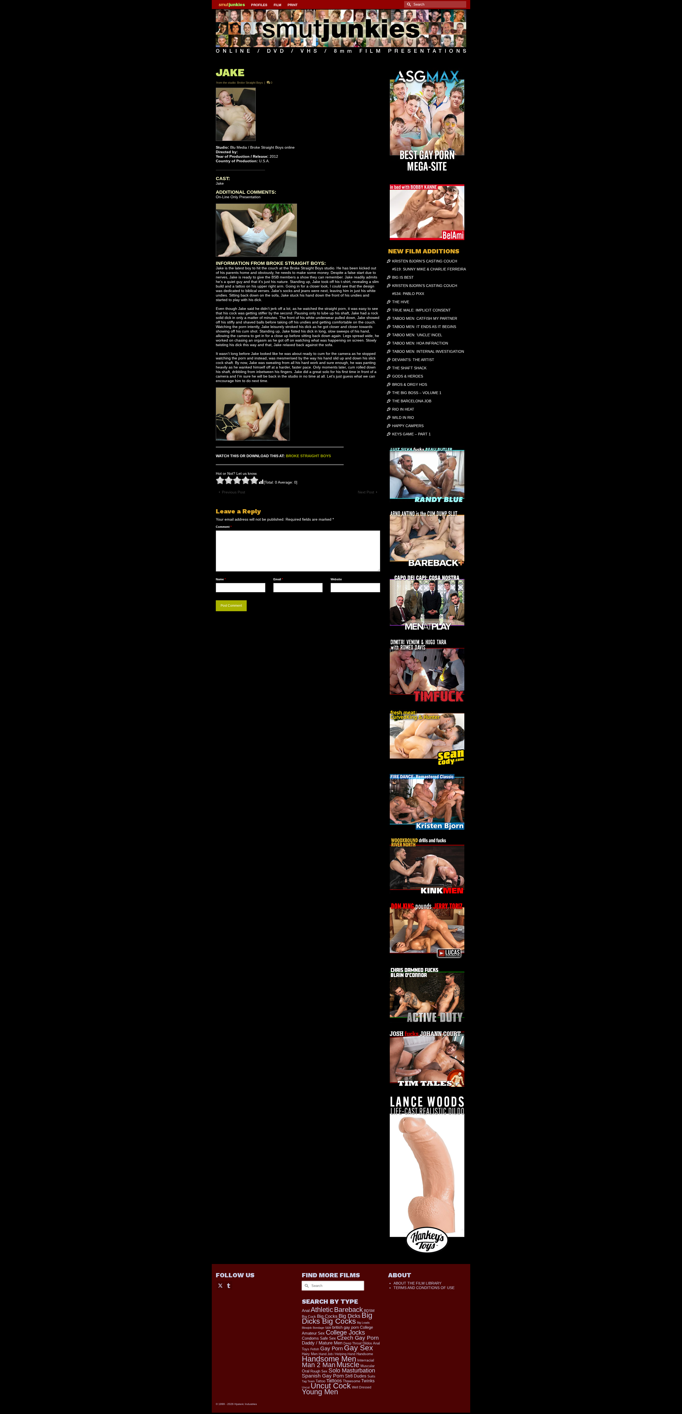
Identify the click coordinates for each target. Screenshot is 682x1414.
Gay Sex (358, 1348)
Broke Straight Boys (250, 82)
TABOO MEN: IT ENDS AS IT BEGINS (424, 327)
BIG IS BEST (403, 277)
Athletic (322, 1309)
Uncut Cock (331, 1385)
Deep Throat (352, 1343)
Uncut (306, 1387)
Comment (224, 526)
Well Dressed (361, 1387)
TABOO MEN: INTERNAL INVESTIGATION (428, 351)
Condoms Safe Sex (319, 1338)
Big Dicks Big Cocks (337, 1318)
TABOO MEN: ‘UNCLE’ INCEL (417, 335)
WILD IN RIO (403, 417)
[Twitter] (220, 1285)
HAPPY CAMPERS (408, 426)
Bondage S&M (322, 1327)
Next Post (366, 492)
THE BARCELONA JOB (411, 401)
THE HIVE (400, 302)
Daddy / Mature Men (322, 1343)
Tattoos (334, 1380)
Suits (371, 1376)
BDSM (369, 1310)
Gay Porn (331, 1348)
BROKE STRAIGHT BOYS (308, 456)
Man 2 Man (318, 1364)
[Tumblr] (228, 1285)
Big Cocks (327, 1316)
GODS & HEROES (407, 376)
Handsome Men (329, 1358)
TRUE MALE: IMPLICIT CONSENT (421, 310)
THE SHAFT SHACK (409, 368)
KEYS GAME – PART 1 (411, 434)
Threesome (351, 1381)
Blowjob (307, 1327)
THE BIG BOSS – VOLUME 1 (416, 393)
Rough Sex (318, 1371)
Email (278, 579)
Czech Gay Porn (358, 1338)
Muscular (367, 1366)
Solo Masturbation (351, 1370)
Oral (305, 1371)
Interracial (365, 1360)
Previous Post (233, 492)
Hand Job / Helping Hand (337, 1354)
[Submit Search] (408, 4)
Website (336, 579)
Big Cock (309, 1317)
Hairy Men (310, 1354)
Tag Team (308, 1381)
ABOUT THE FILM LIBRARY (417, 1283)
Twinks (368, 1381)
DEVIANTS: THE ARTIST (413, 360)
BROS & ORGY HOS (409, 384)
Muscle (347, 1365)
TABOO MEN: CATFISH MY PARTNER (424, 318)
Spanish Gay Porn (323, 1376)
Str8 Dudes (355, 1376)
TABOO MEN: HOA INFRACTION (420, 343)
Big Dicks (349, 1316)
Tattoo (320, 1381)
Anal (306, 1310)
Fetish (314, 1349)
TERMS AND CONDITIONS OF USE (423, 1288)
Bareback (348, 1309)
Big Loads (363, 1322)
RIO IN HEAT (403, 409)
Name (221, 579)
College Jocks (345, 1332)
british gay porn (345, 1327)
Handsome (364, 1354)
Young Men (320, 1392)
